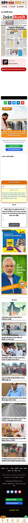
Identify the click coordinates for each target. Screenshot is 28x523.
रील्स (12, 521)
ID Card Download (14, 149)
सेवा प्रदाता (24, 521)
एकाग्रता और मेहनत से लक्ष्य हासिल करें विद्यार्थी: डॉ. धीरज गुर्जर (12, 338)
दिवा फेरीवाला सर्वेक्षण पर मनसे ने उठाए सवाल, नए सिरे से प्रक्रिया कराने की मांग (13, 358)
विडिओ (16, 470)
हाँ (3, 217)
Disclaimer (7, 477)
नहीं (4, 220)
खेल (12, 470)
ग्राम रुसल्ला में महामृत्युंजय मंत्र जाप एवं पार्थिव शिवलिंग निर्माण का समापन (14, 439)
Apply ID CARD (14, 146)
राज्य (7, 468)
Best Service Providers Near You (14, 69)
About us (8, 475)
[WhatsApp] (16, 2)
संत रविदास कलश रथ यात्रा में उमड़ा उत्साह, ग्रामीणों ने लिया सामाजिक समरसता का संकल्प (14, 459)
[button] (5, 103)
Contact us (14, 475)
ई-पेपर (19, 470)
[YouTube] (19, 2)
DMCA (22, 477)
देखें (7, 521)
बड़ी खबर (3, 468)
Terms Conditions (14, 477)
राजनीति (25, 468)
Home (4, 475)
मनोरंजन (9, 470)
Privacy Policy (21, 475)
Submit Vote (14, 225)
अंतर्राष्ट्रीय (17, 468)
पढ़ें (2, 521)
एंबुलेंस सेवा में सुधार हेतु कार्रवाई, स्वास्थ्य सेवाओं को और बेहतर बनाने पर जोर (14, 399)
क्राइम (21, 468)
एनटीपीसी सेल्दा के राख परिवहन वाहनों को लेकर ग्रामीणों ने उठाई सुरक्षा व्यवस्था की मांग (14, 419)
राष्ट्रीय (12, 468)
